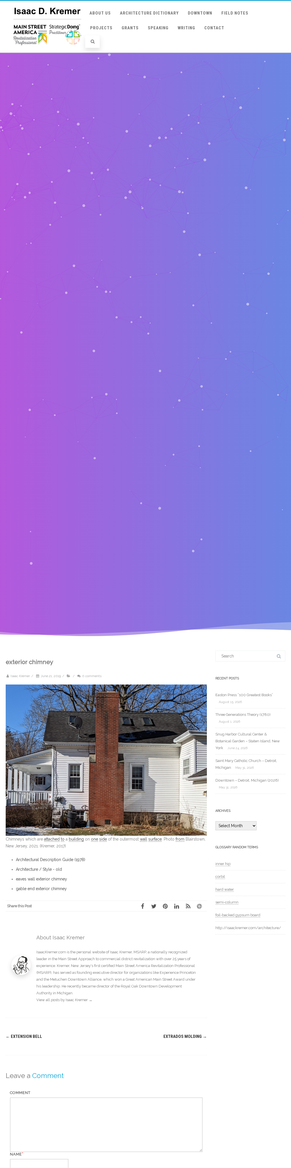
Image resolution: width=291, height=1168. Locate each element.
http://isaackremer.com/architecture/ (248, 928)
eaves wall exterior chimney (41, 879)
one (94, 839)
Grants (130, 27)
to (63, 839)
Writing (186, 27)
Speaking (158, 27)
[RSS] (190, 906)
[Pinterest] (167, 906)
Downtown (200, 13)
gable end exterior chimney (41, 888)
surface (155, 839)
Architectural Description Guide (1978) (50, 859)
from (180, 839)
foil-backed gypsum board (237, 915)
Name (16, 1154)
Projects (101, 27)
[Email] (201, 906)
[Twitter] (155, 906)
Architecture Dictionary (149, 13)
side (103, 839)
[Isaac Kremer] (47, 50)
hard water (224, 889)
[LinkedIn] (178, 906)
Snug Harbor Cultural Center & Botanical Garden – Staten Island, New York (247, 741)
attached (52, 839)
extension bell (24, 1036)
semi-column (226, 902)
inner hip (222, 864)
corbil (220, 876)
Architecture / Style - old (39, 869)
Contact (214, 27)
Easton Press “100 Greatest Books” (244, 695)
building (76, 839)
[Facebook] (144, 906)
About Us (100, 13)
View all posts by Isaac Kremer (64, 1000)
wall (143, 839)
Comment (20, 1093)
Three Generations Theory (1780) (243, 714)
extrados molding (185, 1036)
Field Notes (234, 13)
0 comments (91, 676)
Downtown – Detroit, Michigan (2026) (247, 780)
